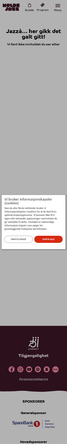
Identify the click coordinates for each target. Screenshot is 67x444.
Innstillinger (18, 239)
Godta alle (48, 239)
